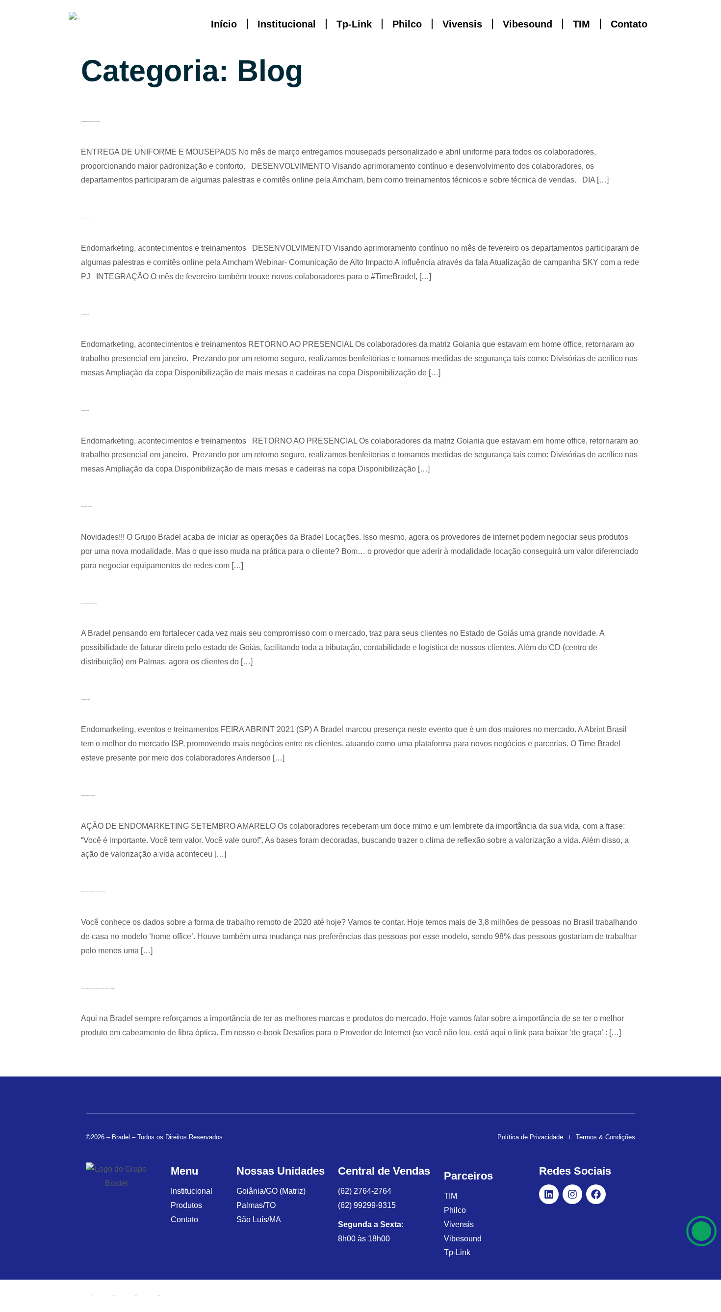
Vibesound (527, 24)
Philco (407, 24)
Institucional (287, 24)
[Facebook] (596, 1194)
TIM (581, 24)
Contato (629, 24)
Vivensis (462, 24)
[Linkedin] (549, 1194)
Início (224, 24)
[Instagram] (572, 1194)
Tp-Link (354, 24)
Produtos (136, 1295)
